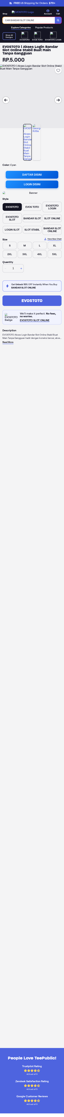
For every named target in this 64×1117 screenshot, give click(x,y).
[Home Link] (23, 12)
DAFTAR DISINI (32, 174)
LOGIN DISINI (32, 184)
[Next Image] (58, 100)
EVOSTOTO (32, 300)
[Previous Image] (6, 100)
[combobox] (29, 20)
